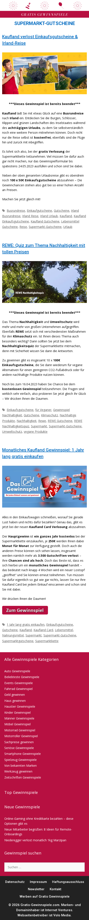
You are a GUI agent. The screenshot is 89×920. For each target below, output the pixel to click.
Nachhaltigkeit (27, 421)
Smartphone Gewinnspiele (22, 754)
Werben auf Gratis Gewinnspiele (45, 896)
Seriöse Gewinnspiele (19, 748)
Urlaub (67, 227)
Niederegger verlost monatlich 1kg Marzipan (35, 840)
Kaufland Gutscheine (45, 221)
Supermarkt (39, 426)
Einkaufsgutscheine (20, 410)
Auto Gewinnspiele (17, 671)
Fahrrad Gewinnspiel (18, 689)
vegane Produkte (36, 431)
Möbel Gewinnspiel (17, 724)
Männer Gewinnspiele (19, 718)
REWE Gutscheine (60, 421)
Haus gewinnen (15, 701)
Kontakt (55, 889)
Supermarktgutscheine (17, 641)
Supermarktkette (47, 641)
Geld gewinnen (14, 695)
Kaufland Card (43, 630)
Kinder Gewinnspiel (17, 712)
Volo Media (62, 915)
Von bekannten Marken (20, 765)
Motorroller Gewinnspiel (21, 736)
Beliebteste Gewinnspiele (21, 677)
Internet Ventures (58, 910)
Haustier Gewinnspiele (19, 706)
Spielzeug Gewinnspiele (20, 760)
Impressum (38, 882)
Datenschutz (15, 882)
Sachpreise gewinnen (19, 742)
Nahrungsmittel (13, 635)
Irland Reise (30, 216)
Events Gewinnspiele (18, 683)
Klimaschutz (49, 415)
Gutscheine (61, 210)
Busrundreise (16, 210)
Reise (23, 227)
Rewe (42, 421)
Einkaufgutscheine (39, 210)
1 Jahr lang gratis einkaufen (25, 624)
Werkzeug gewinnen (18, 771)
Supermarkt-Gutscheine (45, 227)
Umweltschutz (12, 431)
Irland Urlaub (49, 216)
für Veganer (43, 410)
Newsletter (36, 889)
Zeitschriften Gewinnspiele (22, 777)
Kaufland (66, 216)
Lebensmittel (64, 630)
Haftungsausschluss (68, 882)
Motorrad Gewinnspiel (19, 730)
